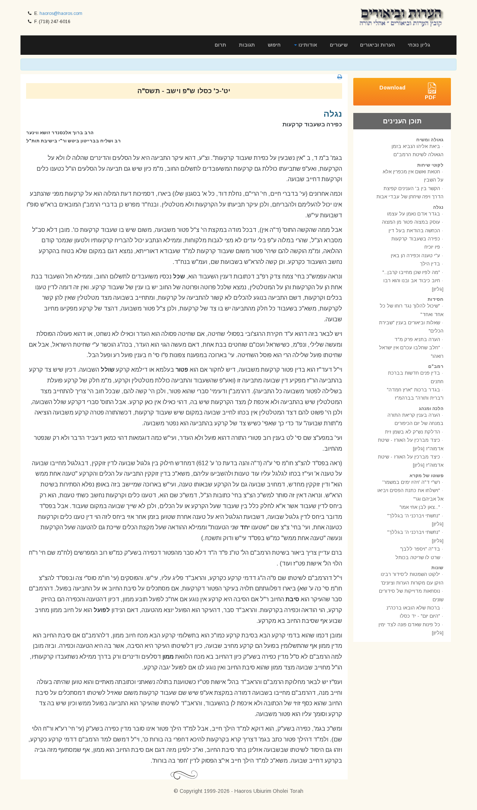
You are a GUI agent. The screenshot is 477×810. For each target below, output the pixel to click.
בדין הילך (430, 264)
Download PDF (407, 92)
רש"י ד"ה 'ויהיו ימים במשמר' (411, 482)
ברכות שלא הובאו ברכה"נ (413, 608)
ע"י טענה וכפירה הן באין (415, 255)
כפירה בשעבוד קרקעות (415, 239)
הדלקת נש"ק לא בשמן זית (412, 432)
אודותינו (307, 45)
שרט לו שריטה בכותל (417, 557)
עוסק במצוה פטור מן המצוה (411, 222)
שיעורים (338, 45)
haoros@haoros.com (61, 13)
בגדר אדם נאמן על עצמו (413, 214)
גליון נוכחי (419, 45)
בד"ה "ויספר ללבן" (420, 549)
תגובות (247, 45)
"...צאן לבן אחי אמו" (419, 507)
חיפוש (274, 45)
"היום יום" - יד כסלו (420, 616)
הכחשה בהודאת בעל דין (414, 230)
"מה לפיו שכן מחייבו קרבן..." (411, 272)
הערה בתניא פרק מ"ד (417, 339)
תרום (220, 45)
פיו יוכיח (432, 247)
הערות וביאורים (377, 45)
